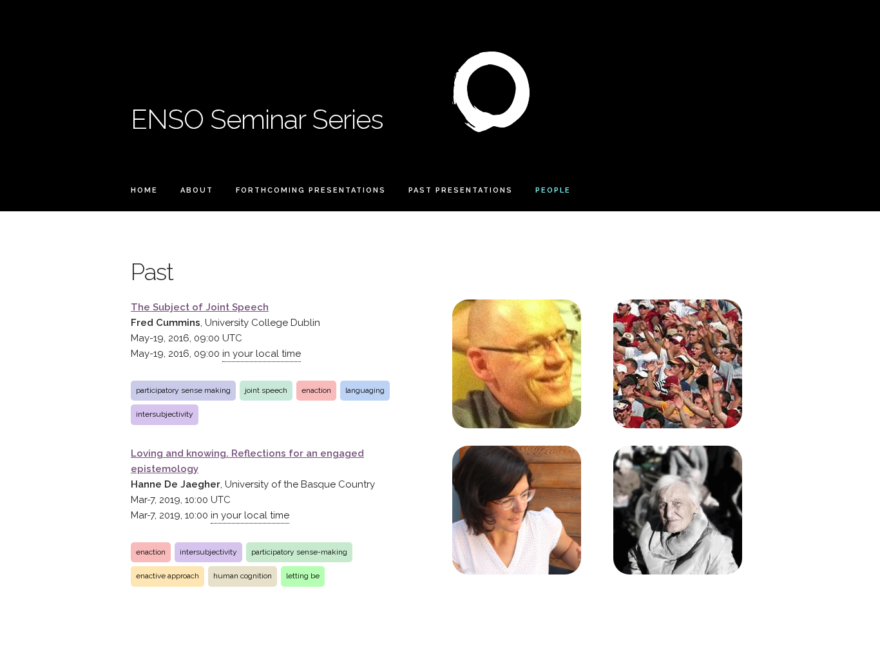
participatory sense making (183, 390)
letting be (303, 575)
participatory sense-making (299, 551)
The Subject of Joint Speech (200, 307)
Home (144, 190)
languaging (365, 390)
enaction (316, 390)
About (196, 190)
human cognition (242, 575)
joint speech (266, 390)
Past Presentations (460, 190)
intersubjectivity (164, 414)
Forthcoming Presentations (311, 190)
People (553, 190)
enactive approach (167, 575)
